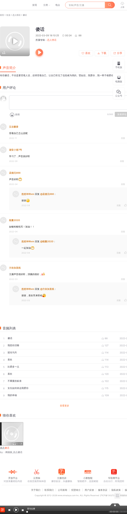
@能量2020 (46, 241)
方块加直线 (15, 267)
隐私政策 (116, 489)
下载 (103, 53)
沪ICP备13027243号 (109, 495)
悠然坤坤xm (27, 194)
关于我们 (35, 489)
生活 (8, 15)
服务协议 (102, 489)
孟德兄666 (15, 172)
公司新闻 (62, 489)
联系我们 (49, 489)
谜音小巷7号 (15, 149)
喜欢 (87, 53)
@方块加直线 (47, 288)
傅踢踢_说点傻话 (13, 452)
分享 (119, 53)
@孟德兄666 (47, 194)
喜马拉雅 (12, 5)
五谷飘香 (13, 126)
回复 (123, 138)
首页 (2, 15)
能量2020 (14, 220)
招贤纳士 (76, 489)
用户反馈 (89, 489)
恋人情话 (17, 15)
